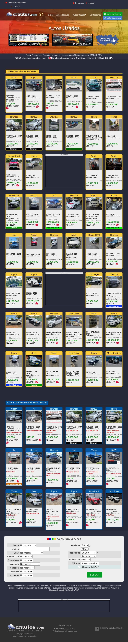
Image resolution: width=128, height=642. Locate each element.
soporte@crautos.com (16, 2)
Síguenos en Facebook (111, 628)
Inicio (50, 15)
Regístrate (79, 3)
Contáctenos (95, 15)
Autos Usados (79, 15)
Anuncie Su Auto (114, 14)
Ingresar (91, 3)
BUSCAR (94, 574)
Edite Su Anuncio (113, 18)
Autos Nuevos (62, 15)
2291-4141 (16, 6)
